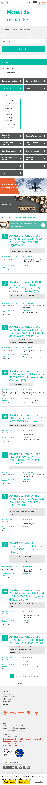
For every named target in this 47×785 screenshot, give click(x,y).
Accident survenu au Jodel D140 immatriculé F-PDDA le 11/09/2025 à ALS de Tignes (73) (25, 240)
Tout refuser (24, 782)
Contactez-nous (39, 2)
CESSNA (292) (9, 114)
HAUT (22, 683)
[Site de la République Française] (8, 753)
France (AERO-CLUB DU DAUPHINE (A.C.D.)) (31, 402)
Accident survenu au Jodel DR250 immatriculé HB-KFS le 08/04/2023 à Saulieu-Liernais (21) (26, 458)
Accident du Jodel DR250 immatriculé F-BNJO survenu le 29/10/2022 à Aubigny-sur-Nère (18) (26, 500)
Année (4, 166)
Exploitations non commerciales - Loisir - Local (33, 306)
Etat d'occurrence (9, 151)
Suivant (34, 676)
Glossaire (6, 204)
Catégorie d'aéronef (33, 81)
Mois (28, 166)
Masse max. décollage (30, 158)
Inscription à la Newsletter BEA (43, 2)
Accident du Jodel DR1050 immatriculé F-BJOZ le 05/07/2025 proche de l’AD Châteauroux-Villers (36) (25, 286)
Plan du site (7, 699)
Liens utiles (7, 694)
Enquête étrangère (33, 151)
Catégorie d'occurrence (7, 136)
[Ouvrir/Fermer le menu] (35, 3)
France (25, 529)
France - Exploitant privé (31, 312)
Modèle (28, 88)
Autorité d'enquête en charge (9, 158)
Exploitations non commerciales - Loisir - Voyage (33, 393)
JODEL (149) (9, 127)
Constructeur (7, 88)
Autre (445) (9, 108)
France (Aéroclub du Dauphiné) (33, 667)
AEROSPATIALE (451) (10, 104)
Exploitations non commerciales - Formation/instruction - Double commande (33, 261)
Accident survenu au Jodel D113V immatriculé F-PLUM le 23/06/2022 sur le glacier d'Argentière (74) (26, 595)
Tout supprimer (9, 72)
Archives (6, 704)
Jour (3, 173)
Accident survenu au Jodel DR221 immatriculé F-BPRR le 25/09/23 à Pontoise (26, 418)
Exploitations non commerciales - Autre (33, 661)
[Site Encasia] (19, 754)
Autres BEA (7, 691)
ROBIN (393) (9, 111)
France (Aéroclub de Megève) (32, 357)
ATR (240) (8, 118)
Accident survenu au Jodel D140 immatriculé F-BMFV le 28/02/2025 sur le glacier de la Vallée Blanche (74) (26, 331)
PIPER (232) (9, 121)
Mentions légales (9, 697)
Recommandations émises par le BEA (11, 186)
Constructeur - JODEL (12, 68)
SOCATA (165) (10, 124)
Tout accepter (9, 782)
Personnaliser (38, 782)
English (29, 3)
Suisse (25, 481)
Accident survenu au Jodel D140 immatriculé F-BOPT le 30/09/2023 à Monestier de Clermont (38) (27, 376)
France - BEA (6, 269)
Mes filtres (6, 62)
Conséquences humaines (7, 143)
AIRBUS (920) (9, 100)
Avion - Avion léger (8, 259)
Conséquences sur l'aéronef (33, 143)
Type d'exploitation (9, 81)
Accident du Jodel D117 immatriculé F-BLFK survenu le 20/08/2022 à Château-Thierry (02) (26, 547)
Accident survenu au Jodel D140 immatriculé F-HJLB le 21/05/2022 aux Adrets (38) (26, 639)
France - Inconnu (28, 268)
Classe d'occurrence (33, 136)
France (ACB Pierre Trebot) (32, 440)
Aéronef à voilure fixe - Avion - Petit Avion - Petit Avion (10, 394)
